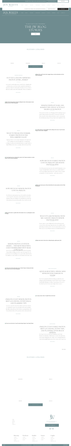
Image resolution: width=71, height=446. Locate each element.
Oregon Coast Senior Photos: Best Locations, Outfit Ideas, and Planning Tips (18, 301)
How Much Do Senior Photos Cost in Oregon (18, 189)
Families (18, 130)
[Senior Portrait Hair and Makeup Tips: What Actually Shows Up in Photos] (20, 112)
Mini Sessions (54, 268)
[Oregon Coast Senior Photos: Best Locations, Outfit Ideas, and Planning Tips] (50, 306)
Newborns (16, 75)
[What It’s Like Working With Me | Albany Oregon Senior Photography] (20, 223)
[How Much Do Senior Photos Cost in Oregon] (50, 195)
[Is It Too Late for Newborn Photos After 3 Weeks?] (50, 85)
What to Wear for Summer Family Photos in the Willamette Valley (18, 135)
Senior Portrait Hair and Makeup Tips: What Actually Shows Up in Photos (52, 107)
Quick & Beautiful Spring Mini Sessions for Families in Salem (52, 273)
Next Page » (64, 349)
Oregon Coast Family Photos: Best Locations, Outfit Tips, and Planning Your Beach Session (52, 330)
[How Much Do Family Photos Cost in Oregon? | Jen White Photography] (20, 168)
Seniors (52, 102)
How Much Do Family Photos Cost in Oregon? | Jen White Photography (52, 163)
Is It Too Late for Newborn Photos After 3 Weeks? (18, 79)
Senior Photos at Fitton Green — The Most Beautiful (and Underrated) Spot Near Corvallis (18, 247)
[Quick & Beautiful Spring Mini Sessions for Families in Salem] (20, 278)
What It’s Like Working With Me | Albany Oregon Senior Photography (52, 218)
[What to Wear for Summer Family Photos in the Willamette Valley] (50, 140)
